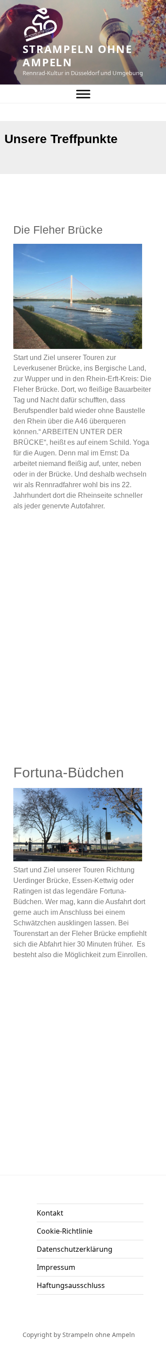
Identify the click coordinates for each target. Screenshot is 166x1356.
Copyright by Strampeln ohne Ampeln (79, 1334)
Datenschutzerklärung (74, 1249)
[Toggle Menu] (83, 94)
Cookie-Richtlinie (65, 1231)
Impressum (56, 1267)
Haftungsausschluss (71, 1285)
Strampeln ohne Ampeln (77, 55)
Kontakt (50, 1213)
